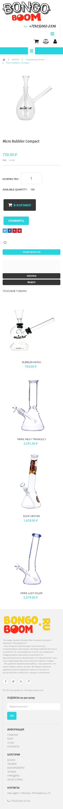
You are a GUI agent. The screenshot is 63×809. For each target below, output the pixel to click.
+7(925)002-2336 (42, 26)
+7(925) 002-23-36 (18, 801)
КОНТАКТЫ (13, 746)
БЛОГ (10, 738)
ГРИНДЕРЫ (13, 775)
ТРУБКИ (11, 771)
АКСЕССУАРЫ (15, 779)
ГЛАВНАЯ (12, 734)
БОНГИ (11, 760)
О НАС (11, 742)
